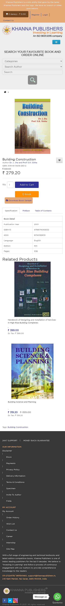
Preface (26, 211)
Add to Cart (27, 184)
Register (35, 15)
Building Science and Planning (22, 402)
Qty (4, 184)
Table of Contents (43, 211)
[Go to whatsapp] (57, 597)
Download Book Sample (20, 200)
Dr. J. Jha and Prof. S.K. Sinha (23, 163)
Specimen (10, 488)
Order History (12, 517)
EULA (9, 457)
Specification (11, 211)
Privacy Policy (13, 470)
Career (9, 536)
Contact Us (8, 20)
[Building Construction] (32, 126)
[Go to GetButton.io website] (57, 603)
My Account (8, 511)
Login (45, 15)
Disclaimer (7, 451)
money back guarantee (36, 440)
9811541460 (21, 576)
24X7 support (9, 440)
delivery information (15, 476)
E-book (27, 194)
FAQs (9, 501)
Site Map (10, 549)
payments (10, 463)
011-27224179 (8, 576)
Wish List (10, 524)
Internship (10, 543)
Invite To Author (13, 495)
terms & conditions (15, 482)
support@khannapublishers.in (41, 576)
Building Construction (18, 427)
